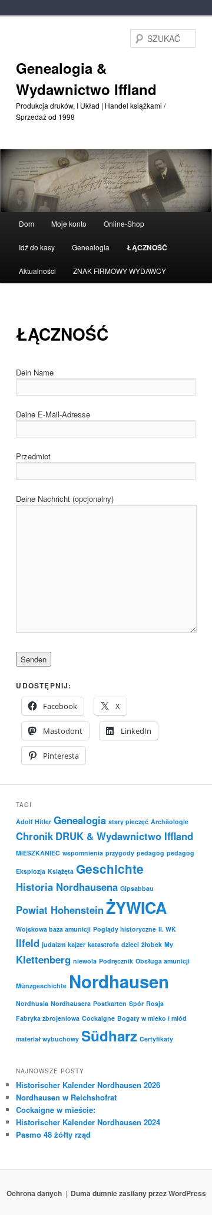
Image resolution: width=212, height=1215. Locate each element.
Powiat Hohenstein (60, 910)
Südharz (109, 1035)
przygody (119, 852)
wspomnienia (82, 852)
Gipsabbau (137, 888)
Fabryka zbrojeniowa (48, 1018)
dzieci (130, 944)
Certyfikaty (156, 1038)
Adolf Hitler (33, 821)
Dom (26, 223)
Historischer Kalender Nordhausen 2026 (88, 1084)
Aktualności (37, 271)
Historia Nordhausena (67, 887)
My (168, 944)
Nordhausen (119, 981)
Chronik (34, 836)
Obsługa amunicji (162, 960)
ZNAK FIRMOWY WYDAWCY (119, 271)
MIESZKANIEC (38, 852)
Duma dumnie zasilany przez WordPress (138, 1193)
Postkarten (110, 1003)
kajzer (76, 944)
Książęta (61, 871)
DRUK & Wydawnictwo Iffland (124, 836)
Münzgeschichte (41, 985)
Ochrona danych (34, 1193)
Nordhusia (32, 1003)
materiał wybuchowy (47, 1038)
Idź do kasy (37, 247)
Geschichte (110, 868)
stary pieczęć (128, 821)
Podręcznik (116, 960)
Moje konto (69, 223)
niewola (85, 960)
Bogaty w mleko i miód (152, 1018)
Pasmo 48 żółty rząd (53, 1134)
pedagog (150, 852)
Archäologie (169, 821)
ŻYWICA (136, 907)
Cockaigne (98, 1018)
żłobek (151, 944)
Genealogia (80, 820)
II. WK (167, 929)
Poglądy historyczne (124, 929)
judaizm (53, 944)
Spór (136, 1003)
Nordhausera (71, 1003)
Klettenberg (43, 959)
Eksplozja (30, 871)
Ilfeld (27, 943)
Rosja (155, 1003)
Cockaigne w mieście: (55, 1109)
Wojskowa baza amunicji (53, 929)
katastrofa (103, 944)
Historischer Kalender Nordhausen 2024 (88, 1122)
